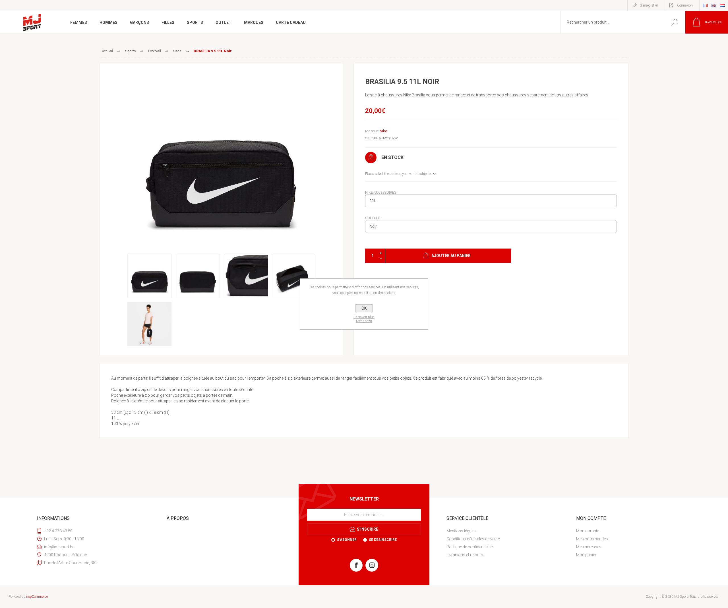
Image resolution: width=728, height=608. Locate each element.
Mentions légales (461, 531)
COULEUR (372, 218)
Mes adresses (588, 547)
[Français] (705, 5)
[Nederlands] (722, 5)
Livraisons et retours (464, 555)
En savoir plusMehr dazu (364, 319)
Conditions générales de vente (473, 539)
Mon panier (586, 555)
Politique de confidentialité (469, 547)
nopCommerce (37, 597)
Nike (383, 131)
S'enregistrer (649, 5)
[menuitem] (507, 531)
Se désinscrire (383, 540)
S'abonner (347, 540)
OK (364, 308)
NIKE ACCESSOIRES (380, 193)
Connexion (685, 5)
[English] (714, 5)
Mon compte (587, 531)
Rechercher (674, 22)
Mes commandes (592, 539)
